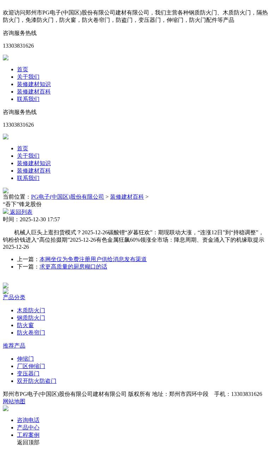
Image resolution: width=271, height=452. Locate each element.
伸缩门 (25, 359)
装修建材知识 (34, 84)
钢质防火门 (31, 318)
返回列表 (20, 212)
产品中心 (28, 427)
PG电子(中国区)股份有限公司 (67, 197)
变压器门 (28, 373)
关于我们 (28, 77)
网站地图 (14, 401)
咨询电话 (28, 420)
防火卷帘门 (31, 333)
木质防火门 (31, 310)
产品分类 (14, 297)
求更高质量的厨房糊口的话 (73, 267)
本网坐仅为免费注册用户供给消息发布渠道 (93, 259)
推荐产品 (14, 346)
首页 (22, 69)
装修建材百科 (34, 92)
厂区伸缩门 (31, 366)
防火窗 (25, 325)
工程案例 (28, 435)
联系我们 (28, 99)
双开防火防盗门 (36, 381)
